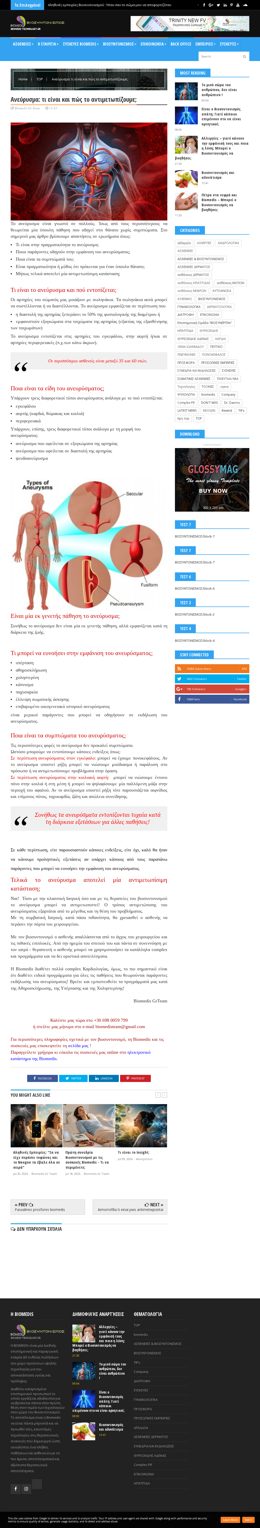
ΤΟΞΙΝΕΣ (208, 386)
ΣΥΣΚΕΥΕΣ (229, 370)
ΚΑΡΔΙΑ (220, 339)
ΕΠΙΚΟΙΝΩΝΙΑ (209, 315)
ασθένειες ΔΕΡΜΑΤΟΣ (193, 275)
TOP (40, 79)
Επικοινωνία (152, 44)
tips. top (183, 418)
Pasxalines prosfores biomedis (40, 1209)
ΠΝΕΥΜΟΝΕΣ (186, 354)
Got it (248, 1520)
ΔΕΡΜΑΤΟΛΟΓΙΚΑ (219, 307)
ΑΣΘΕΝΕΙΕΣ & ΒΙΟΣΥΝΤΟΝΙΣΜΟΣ (200, 259)
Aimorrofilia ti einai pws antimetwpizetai (130, 1209)
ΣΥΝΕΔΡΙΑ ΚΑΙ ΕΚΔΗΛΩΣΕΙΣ (196, 370)
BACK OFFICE (181, 44)
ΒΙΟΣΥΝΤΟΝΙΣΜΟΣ (118, 44)
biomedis (208, 394)
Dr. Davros (232, 402)
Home (23, 79)
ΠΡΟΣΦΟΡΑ (186, 363)
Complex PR (186, 402)
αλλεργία (184, 243)
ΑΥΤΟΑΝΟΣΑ (222, 291)
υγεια (224, 386)
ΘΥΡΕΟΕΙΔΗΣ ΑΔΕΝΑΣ (193, 339)
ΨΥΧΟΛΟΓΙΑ (186, 394)
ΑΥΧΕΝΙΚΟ (184, 299)
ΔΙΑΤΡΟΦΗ (185, 315)
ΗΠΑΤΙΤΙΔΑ (185, 331)
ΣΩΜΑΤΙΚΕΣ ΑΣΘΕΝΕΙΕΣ (193, 379)
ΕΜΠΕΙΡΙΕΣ (204, 44)
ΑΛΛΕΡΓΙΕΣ (204, 243)
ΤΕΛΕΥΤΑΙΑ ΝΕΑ (227, 379)
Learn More (230, 1520)
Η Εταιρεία (47, 44)
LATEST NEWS (187, 410)
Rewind (227, 410)
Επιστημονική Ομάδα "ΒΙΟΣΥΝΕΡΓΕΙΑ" (204, 323)
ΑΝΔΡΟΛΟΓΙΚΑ (228, 243)
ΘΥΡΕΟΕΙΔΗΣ (209, 331)
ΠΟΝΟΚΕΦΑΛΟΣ (214, 354)
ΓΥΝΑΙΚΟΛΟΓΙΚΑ (189, 307)
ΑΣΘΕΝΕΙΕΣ (22, 44)
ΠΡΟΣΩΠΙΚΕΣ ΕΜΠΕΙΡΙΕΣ (218, 363)
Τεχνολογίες (186, 386)
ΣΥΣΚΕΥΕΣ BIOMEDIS (79, 44)
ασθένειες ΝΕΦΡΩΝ (191, 291)
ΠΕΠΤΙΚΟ (216, 347)
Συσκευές (228, 44)
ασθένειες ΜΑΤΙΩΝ (230, 283)
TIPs (241, 410)
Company (228, 394)
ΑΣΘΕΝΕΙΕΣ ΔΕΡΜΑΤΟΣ (193, 267)
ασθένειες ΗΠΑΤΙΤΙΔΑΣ (193, 283)
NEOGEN (209, 410)
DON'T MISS (209, 402)
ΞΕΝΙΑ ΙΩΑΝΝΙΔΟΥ (190, 347)
